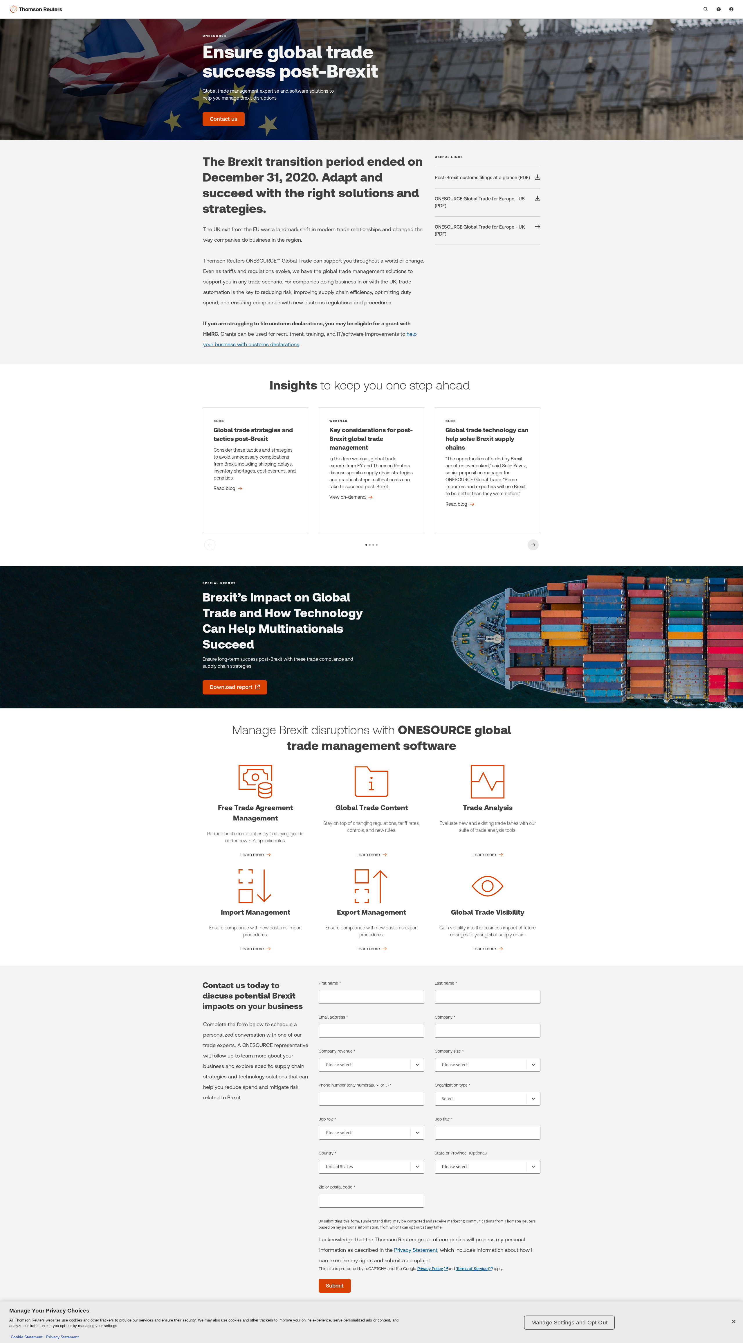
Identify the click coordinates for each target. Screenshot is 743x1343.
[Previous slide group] (209, 544)
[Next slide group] (533, 544)
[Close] (733, 1321)
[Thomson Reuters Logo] (37, 9)
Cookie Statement (26, 1337)
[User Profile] (731, 9)
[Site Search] (706, 9)
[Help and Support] (718, 9)
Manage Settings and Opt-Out (569, 1322)
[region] (371, 1322)
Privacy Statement (415, 1250)
